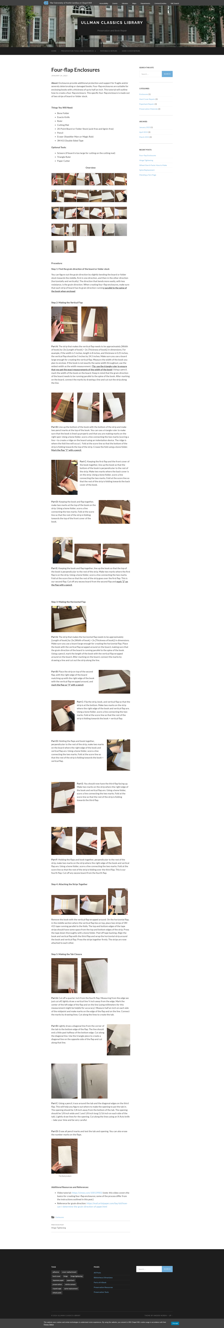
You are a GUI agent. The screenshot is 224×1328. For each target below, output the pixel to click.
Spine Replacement (147, 170)
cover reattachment (69, 1272)
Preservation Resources (103, 1287)
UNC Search (175, 3)
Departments (145, 3)
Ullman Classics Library (112, 22)
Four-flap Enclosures (147, 155)
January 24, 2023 (59, 76)
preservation (57, 1284)
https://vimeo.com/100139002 (87, 1192)
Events (115, 3)
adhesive (56, 1272)
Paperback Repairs (108, 51)
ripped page (57, 1289)
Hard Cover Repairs (131, 51)
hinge (66, 1276)
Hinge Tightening (58, 1226)
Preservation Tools (101, 1292)
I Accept (175, 1323)
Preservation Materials (148, 109)
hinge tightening (76, 1276)
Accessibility (104, 3)
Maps (134, 3)
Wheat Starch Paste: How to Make (153, 165)
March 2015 (144, 137)
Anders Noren (160, 1315)
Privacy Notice (49, 1324)
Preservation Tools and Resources (77, 51)
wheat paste (57, 1293)
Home (53, 51)
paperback (70, 1280)
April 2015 (143, 132)
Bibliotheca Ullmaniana (103, 1277)
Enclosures (60, 1217)
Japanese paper (58, 1280)
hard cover (56, 1276)
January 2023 (144, 127)
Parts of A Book (100, 1282)
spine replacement (71, 1289)
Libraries (125, 3)
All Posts (97, 1272)
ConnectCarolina (160, 3)
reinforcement (70, 1284)
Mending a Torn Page (147, 175)
